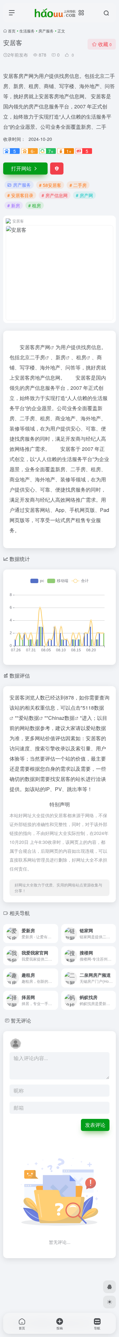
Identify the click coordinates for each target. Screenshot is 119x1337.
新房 (61, 357)
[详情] (52, 929)
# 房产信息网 (55, 195)
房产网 (42, 347)
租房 (81, 357)
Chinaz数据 (61, 717)
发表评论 (95, 1124)
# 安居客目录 (20, 195)
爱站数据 (29, 717)
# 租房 (34, 205)
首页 (12, 30)
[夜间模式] (109, 1302)
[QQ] (109, 1286)
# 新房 (13, 205)
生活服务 (27, 30)
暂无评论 (21, 1020)
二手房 (37, 357)
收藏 (105, 44)
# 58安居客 (50, 185)
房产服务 (46, 30)
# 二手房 (78, 185)
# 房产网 (84, 195)
